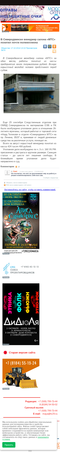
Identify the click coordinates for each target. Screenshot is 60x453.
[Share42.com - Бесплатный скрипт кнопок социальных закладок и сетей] (54, 51)
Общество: (6, 48)
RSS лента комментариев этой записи (18, 185)
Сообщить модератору (50, 178)
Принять (9, 445)
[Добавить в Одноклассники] (54, 46)
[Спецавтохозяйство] (21, 389)
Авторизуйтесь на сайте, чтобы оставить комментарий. (30, 189)
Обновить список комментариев (16, 183)
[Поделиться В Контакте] (45, 46)
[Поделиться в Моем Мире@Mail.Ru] (50, 46)
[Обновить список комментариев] (19, 166)
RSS (30, 450)
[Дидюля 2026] (21, 345)
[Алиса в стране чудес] (21, 254)
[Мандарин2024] (30, 31)
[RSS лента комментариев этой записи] (17, 166)
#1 (12, 171)
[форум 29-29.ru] (21, 278)
